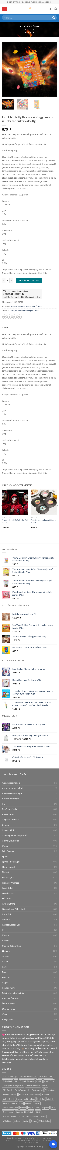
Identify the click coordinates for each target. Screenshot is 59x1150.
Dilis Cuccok (8, 851)
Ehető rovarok (9, 867)
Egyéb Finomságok (11, 861)
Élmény (26, 1121)
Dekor (5, 845)
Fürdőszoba (7, 893)
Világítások (7, 1019)
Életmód (6, 872)
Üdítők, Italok (8, 1003)
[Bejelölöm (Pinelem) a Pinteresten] (19, 317)
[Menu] (4, 9)
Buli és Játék (8, 814)
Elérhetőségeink (30, 1142)
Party (4, 966)
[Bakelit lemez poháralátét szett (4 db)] (44, 502)
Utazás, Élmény (9, 1009)
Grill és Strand (8, 903)
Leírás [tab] (5, 328)
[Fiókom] (50, 9)
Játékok (6, 919)
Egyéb (5, 856)
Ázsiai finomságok (10, 798)
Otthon (5, 956)
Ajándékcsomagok (11, 782)
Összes (36, 26)
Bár (3, 804)
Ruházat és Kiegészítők (13, 993)
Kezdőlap (24, 26)
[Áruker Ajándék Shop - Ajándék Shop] (29, 8)
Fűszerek (6, 898)
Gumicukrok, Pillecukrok (14, 909)
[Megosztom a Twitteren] (14, 317)
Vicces (5, 1014)
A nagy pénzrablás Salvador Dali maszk (15, 521)
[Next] (52, 69)
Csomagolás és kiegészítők (15, 835)
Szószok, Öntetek (10, 998)
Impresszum (45, 1138)
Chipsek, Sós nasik (10, 819)
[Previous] (6, 69)
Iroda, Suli (6, 914)
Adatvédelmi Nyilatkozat (18, 1140)
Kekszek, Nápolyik (11, 924)
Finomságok (30, 306)
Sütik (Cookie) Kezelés (42, 1140)
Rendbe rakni (8, 987)
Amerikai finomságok (12, 793)
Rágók (5, 982)
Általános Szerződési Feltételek (22, 1138)
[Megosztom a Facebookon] (9, 317)
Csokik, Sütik (8, 830)
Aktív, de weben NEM (12, 788)
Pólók (5, 972)
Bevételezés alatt (10, 809)
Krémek (6, 940)
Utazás (21, 1116)
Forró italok (7, 888)
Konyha (5, 935)
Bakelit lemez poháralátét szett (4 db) (44, 521)
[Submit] (53, 17)
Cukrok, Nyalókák (18, 306)
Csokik (5, 825)
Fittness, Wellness (10, 882)
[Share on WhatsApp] (4, 317)
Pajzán (5, 961)
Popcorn (6, 977)
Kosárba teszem (29, 280)
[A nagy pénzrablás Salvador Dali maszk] (15, 502)
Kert (4, 930)
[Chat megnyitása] (53, 1144)
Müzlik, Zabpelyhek (11, 945)
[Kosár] (55, 9)
